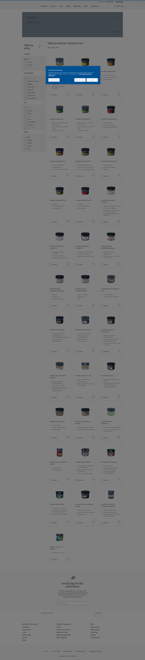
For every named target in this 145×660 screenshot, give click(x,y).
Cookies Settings (54, 80)
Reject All (92, 80)
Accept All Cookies (80, 80)
